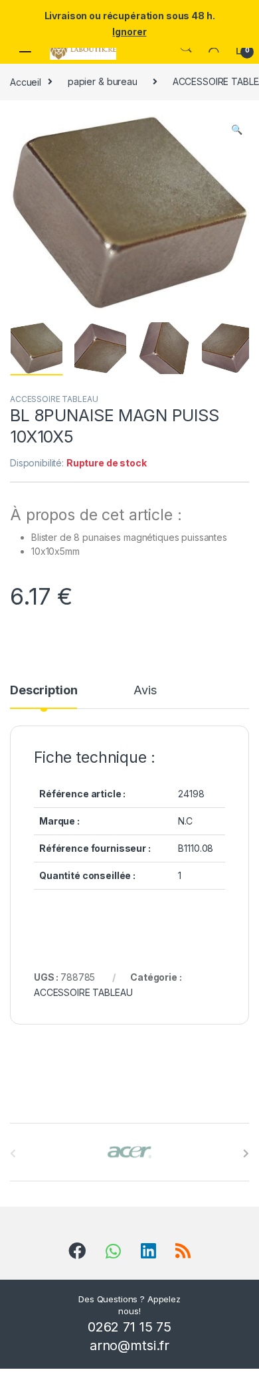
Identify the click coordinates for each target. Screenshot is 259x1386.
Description (43, 690)
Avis (144, 690)
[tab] (43, 696)
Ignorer (129, 31)
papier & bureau (102, 81)
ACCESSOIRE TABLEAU (54, 399)
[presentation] (246, 1153)
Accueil (25, 81)
